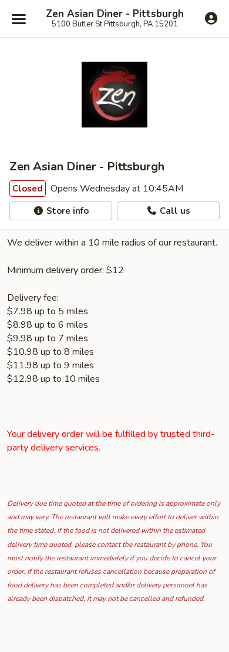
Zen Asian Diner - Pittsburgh (115, 14)
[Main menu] (19, 19)
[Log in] (211, 18)
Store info (66, 211)
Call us (173, 211)
